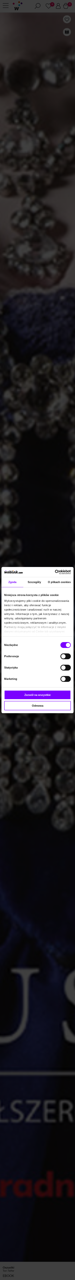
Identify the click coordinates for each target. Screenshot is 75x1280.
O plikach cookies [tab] (59, 582)
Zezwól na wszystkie (37, 694)
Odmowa (37, 705)
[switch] (65, 656)
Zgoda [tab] (12, 582)
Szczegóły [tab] (34, 582)
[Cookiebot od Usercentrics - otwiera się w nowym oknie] (55, 572)
